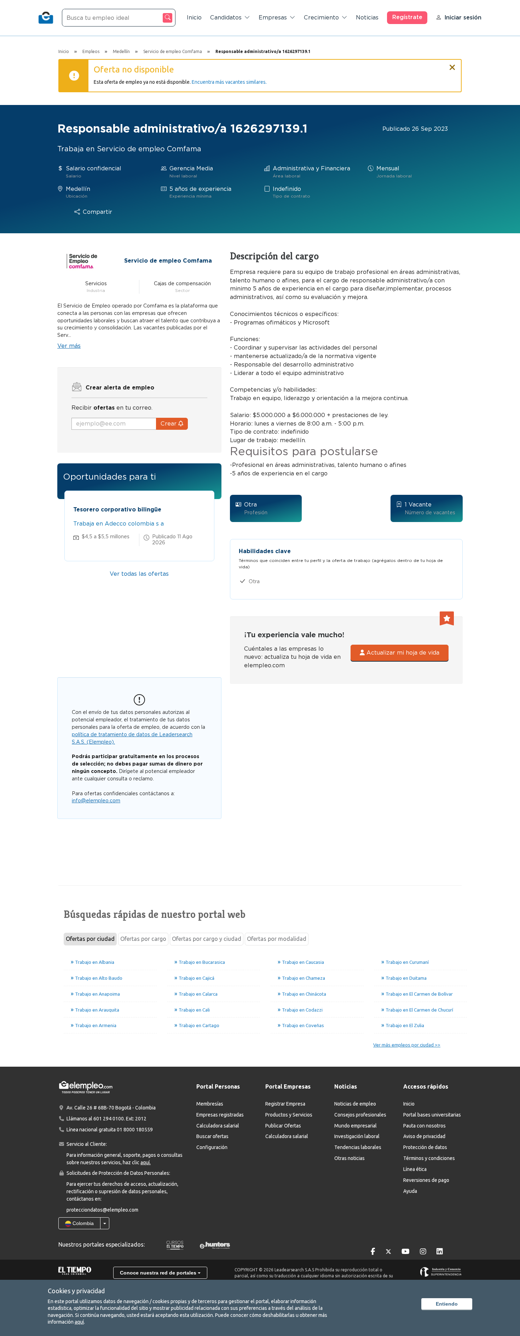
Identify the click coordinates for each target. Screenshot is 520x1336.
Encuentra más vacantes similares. (229, 82)
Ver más (69, 345)
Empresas (273, 17)
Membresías (209, 1104)
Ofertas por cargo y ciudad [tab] (206, 939)
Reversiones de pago (426, 1180)
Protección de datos (425, 1147)
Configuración (211, 1147)
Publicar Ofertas (283, 1126)
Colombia (82, 1223)
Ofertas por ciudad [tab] (90, 939)
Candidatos (226, 17)
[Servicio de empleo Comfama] (82, 260)
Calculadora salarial (217, 1126)
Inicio (194, 17)
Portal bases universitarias (432, 1115)
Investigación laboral (357, 1136)
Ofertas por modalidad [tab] (276, 939)
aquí (79, 1322)
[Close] (452, 64)
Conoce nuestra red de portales (159, 1273)
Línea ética (415, 1169)
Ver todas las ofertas (139, 573)
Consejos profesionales (360, 1115)
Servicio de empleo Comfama (168, 260)
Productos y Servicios (288, 1115)
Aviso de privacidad (424, 1136)
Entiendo (447, 1304)
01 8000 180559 (135, 1129)
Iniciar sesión (462, 17)
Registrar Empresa (285, 1104)
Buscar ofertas (212, 1136)
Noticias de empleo (355, 1104)
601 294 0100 (108, 1118)
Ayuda (410, 1191)
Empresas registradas (220, 1115)
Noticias (367, 17)
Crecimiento (321, 17)
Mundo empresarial (355, 1126)
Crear (169, 423)
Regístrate (407, 17)
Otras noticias (349, 1158)
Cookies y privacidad (76, 1290)
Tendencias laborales (357, 1147)
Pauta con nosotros (424, 1126)
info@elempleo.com (96, 800)
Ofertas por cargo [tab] (143, 939)
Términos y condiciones (429, 1158)
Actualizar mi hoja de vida (402, 652)
